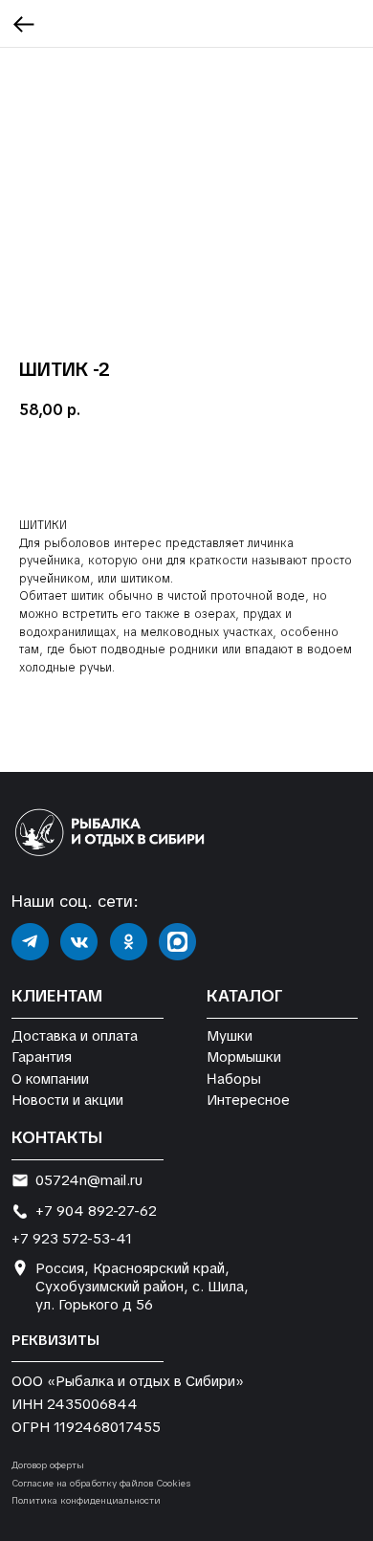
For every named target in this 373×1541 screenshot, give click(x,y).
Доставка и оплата (74, 1035)
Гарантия (41, 1056)
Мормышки (244, 1056)
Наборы (233, 1078)
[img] (30, 941)
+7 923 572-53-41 (71, 1238)
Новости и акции (67, 1099)
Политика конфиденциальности (86, 1500)
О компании (50, 1078)
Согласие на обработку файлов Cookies (100, 1483)
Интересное (248, 1099)
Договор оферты (47, 1465)
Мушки (229, 1035)
